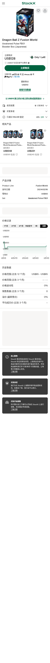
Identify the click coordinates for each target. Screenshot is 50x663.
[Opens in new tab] (18, 74)
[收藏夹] (38, 11)
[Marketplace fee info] (29, 63)
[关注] (21, 130)
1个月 (6, 226)
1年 (36, 226)
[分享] (45, 11)
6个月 (21, 226)
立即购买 (25, 68)
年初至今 (28, 226)
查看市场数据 (25, 89)
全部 (44, 226)
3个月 (14, 226)
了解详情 (16, 77)
